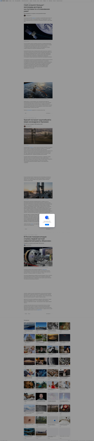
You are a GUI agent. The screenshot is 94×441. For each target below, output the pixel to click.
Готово (47, 224)
